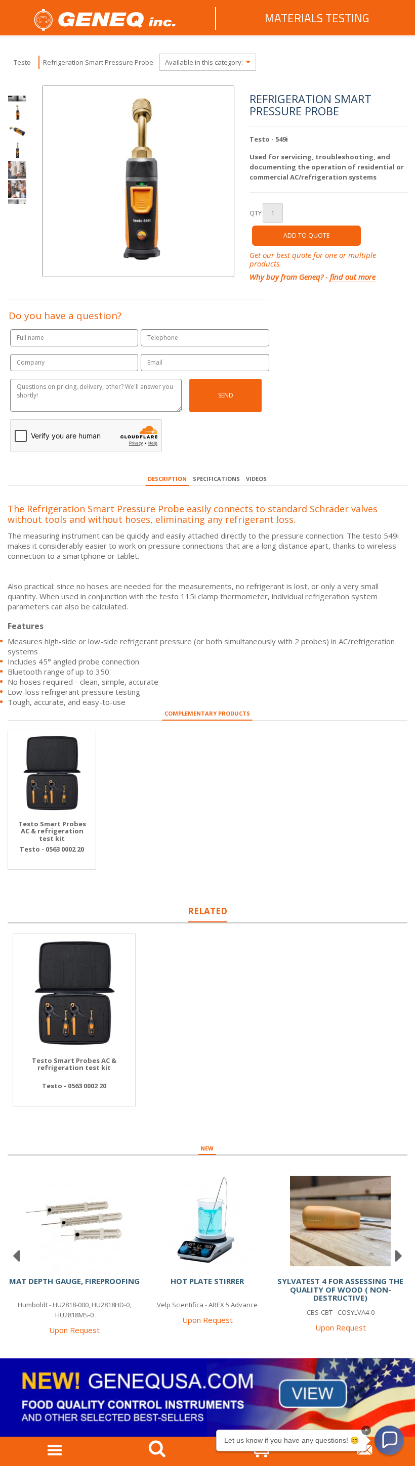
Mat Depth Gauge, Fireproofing (74, 1281)
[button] (389, 1440)
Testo (22, 62)
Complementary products (207, 713)
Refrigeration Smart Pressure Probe (98, 62)
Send (225, 395)
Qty (256, 212)
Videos (256, 478)
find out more (353, 277)
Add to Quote (306, 235)
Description (167, 478)
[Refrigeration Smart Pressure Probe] (17, 131)
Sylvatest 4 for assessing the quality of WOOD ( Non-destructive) (340, 1289)
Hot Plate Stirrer (207, 1281)
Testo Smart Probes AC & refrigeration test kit (52, 831)
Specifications (216, 478)
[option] (17, 150)
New (207, 1148)
